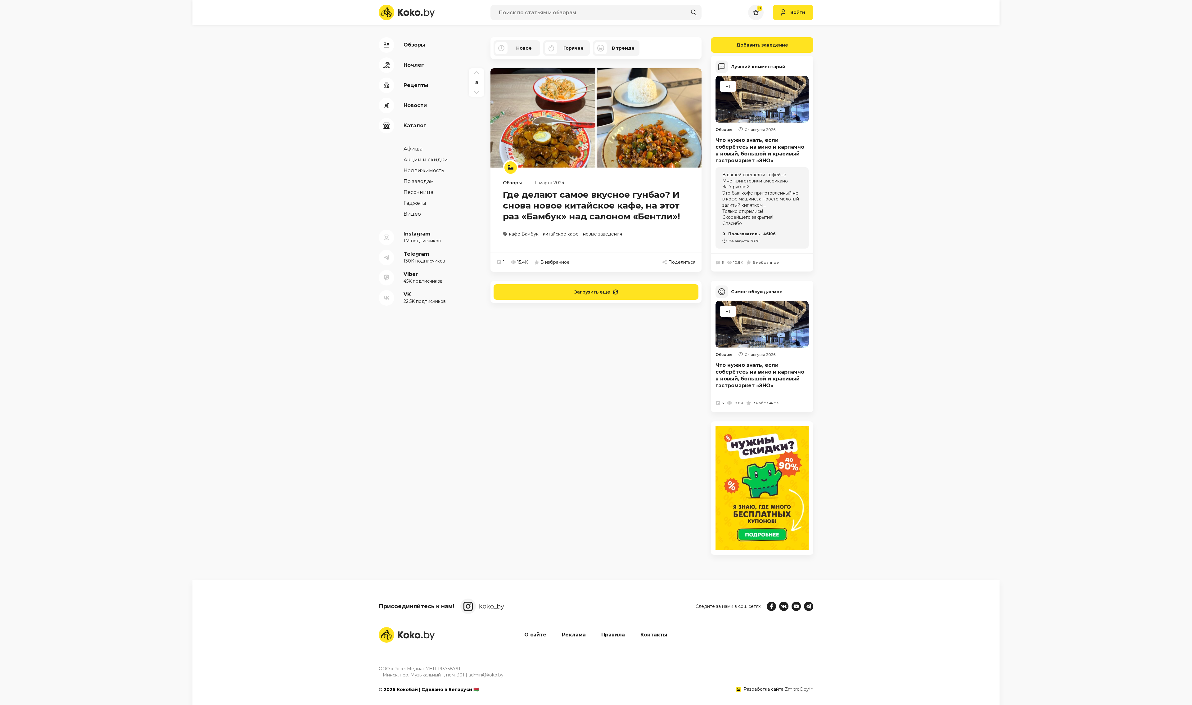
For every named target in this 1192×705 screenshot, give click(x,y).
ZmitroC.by (797, 689)
